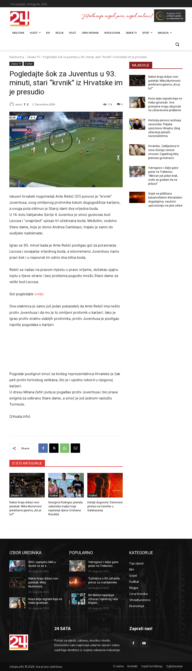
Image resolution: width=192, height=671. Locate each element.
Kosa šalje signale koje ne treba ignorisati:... (45, 601)
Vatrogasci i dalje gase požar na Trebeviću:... (103, 564)
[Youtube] (144, 643)
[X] (54, 448)
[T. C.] (12, 104)
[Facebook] (43, 448)
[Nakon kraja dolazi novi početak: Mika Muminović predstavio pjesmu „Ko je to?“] (27, 485)
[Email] (75, 448)
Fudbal (29, 63)
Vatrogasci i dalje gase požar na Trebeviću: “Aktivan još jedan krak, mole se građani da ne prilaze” (163, 175)
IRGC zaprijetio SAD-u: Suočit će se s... (42, 564)
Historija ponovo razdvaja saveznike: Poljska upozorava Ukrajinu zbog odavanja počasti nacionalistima (164, 128)
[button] (177, 44)
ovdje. (39, 294)
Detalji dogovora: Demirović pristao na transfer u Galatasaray (105, 506)
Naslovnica (16, 57)
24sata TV (33, 57)
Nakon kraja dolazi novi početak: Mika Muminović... (43, 582)
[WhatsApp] (64, 448)
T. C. (26, 104)
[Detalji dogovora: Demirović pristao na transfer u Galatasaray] (105, 485)
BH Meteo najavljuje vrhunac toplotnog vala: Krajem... (103, 599)
